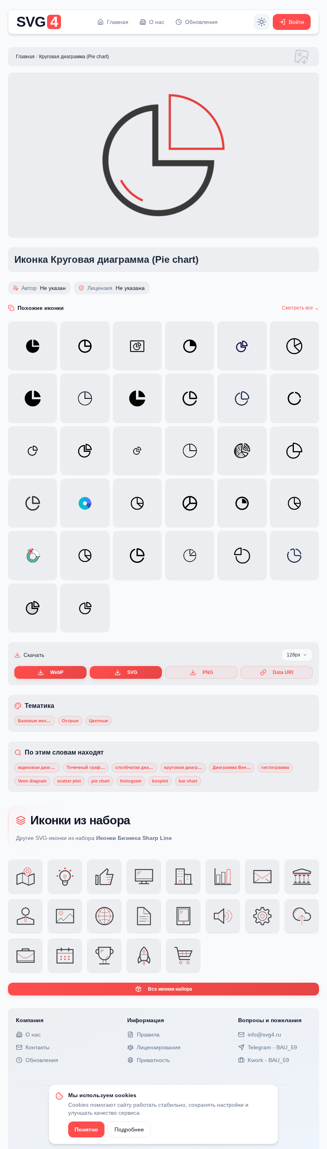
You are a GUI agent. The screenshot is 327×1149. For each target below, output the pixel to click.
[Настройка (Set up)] (262, 916)
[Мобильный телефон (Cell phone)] (183, 916)
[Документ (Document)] (143, 916)
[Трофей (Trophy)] (104, 955)
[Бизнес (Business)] (25, 955)
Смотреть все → (300, 308)
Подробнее (129, 1129)
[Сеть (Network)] (104, 916)
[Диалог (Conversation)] (183, 955)
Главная (25, 56)
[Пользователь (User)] (25, 916)
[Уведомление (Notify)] (222, 916)
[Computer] (143, 876)
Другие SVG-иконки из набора (94, 838)
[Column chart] (222, 876)
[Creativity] (64, 876)
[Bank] (301, 876)
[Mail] (262, 876)
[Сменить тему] (262, 22)
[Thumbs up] (104, 876)
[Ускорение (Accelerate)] (143, 955)
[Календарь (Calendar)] (64, 955)
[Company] (183, 876)
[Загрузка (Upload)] (301, 916)
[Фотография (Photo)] (64, 916)
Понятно (86, 1129)
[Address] (25, 876)
